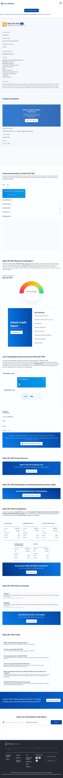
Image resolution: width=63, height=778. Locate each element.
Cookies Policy (29, 761)
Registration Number (8, 44)
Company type (6, 38)
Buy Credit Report (32, 10)
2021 (8, 184)
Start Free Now (31, 471)
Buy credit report (16, 332)
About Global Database (8, 756)
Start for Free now (31, 120)
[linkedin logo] (9, 143)
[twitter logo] (6, 143)
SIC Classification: (7, 51)
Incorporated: (6, 32)
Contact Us (18, 757)
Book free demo (51, 756)
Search (56, 722)
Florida (23, 131)
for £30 (31, 294)
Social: (4, 140)
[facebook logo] (3, 143)
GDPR (27, 764)
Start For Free (31, 572)
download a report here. (8, 179)
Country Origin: (6, 134)
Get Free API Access (53, 700)
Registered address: (7, 128)
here (31, 367)
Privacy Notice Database (29, 758)
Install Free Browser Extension (32, 443)
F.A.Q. (27, 755)
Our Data (18, 755)
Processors (28, 766)
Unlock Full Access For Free (31, 495)
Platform (7, 759)
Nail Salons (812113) (8, 54)
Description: (5, 81)
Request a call (51, 760)
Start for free (12, 194)
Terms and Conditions (18, 761)
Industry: (4, 57)
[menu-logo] (7, 3)
